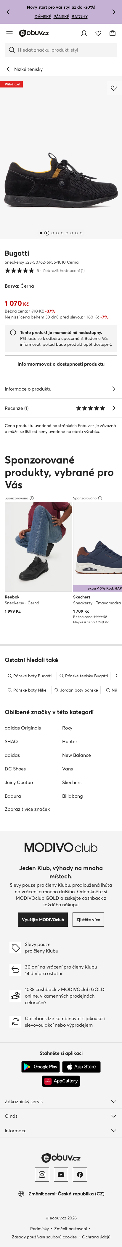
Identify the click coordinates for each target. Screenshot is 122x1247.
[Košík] (112, 33)
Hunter (69, 741)
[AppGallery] (61, 1081)
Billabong (72, 796)
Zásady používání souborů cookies (44, 1237)
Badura (13, 796)
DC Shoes (15, 769)
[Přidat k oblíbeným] (114, 88)
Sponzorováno (16, 498)
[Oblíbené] (98, 33)
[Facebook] (80, 1175)
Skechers (71, 782)
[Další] (114, 12)
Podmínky (39, 1228)
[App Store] (81, 1067)
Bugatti (17, 253)
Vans (67, 769)
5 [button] (45, 270)
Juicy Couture (20, 782)
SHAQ (11, 741)
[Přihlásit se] (84, 33)
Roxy (67, 728)
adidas (12, 755)
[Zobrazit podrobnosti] (114, 389)
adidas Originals (23, 728)
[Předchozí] (8, 12)
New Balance (76, 755)
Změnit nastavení (70, 1228)
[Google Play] (40, 1067)
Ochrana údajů (96, 1237)
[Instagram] (42, 1175)
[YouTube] (61, 1175)
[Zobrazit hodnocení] (114, 408)
